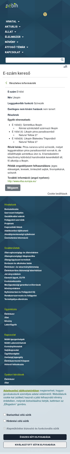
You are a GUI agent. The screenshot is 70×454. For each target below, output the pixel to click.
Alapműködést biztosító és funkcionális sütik (32, 428)
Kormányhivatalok (13, 346)
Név (10, 97)
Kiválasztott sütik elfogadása (35, 444)
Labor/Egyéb (10, 324)
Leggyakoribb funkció (20, 103)
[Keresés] (62, 60)
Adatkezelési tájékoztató (16, 230)
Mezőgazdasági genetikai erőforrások (22, 284)
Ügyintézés (10, 309)
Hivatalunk (10, 204)
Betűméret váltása (65, 66)
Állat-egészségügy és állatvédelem (21, 252)
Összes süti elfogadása (35, 437)
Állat (6, 317)
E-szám (12, 91)
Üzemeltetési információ (16, 237)
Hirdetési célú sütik (17, 421)
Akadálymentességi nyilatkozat (19, 234)
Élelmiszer (9, 313)
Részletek (13, 114)
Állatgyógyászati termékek (17, 259)
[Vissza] (6, 82)
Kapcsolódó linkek (13, 227)
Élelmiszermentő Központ (16, 360)
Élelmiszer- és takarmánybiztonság (21, 266)
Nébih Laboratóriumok (15, 342)
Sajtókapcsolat (11, 350)
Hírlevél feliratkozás (14, 364)
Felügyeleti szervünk (14, 219)
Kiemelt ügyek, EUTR (14, 277)
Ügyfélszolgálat (11, 353)
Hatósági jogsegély (13, 357)
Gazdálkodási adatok (14, 216)
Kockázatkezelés (12, 281)
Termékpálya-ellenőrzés (16, 299)
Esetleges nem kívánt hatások (25, 109)
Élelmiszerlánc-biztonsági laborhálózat (23, 270)
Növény (8, 320)
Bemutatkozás (11, 209)
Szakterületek (12, 248)
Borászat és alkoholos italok (18, 263)
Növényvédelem (12, 288)
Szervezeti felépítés (13, 212)
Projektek (9, 223)
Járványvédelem (12, 274)
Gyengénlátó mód (46, 14)
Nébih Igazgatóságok (14, 339)
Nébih (17, 5)
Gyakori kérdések (14, 374)
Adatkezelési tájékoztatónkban (21, 390)
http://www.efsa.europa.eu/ (22, 181)
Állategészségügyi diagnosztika (19, 256)
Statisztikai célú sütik (18, 414)
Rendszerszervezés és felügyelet (20, 295)
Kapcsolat (10, 334)
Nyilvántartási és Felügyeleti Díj (19, 291)
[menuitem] (35, 21)
